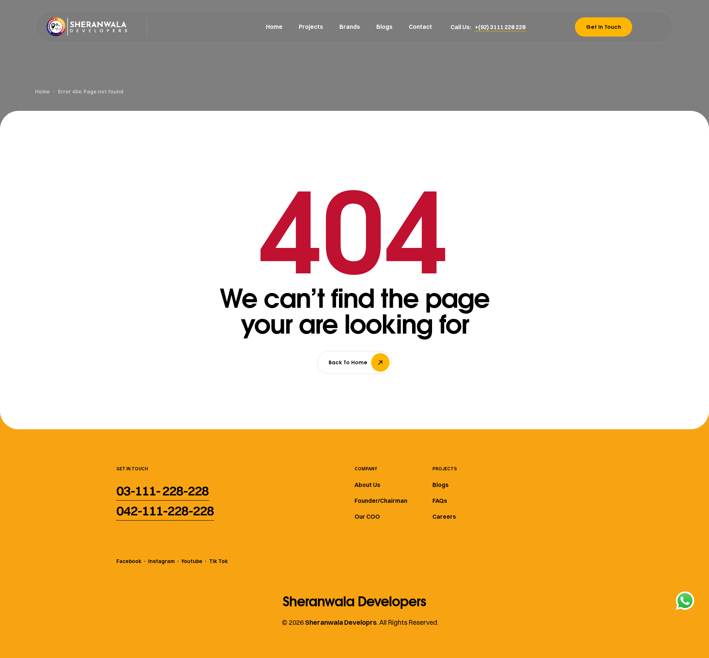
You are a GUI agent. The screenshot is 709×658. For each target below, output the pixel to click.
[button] (500, 27)
